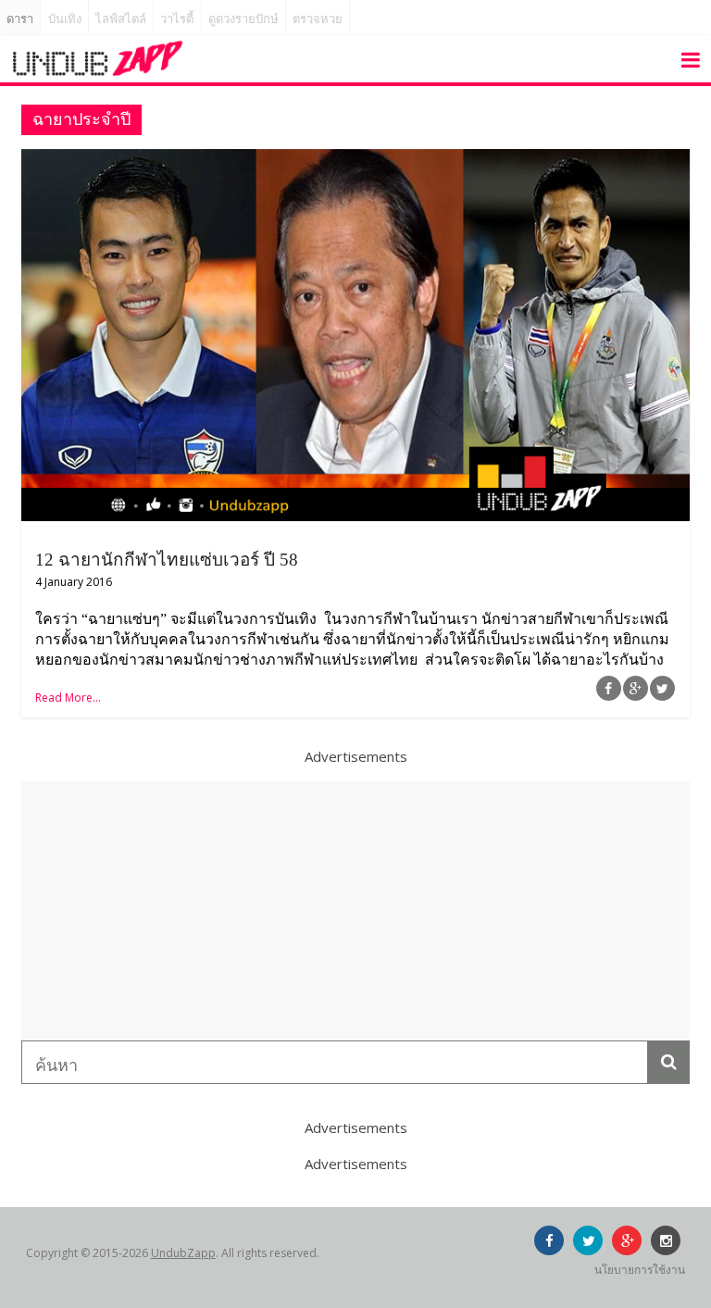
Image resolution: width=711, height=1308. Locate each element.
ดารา (19, 19)
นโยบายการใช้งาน (639, 1269)
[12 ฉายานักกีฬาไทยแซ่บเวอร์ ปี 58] (355, 160)
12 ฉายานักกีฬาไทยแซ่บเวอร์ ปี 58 (166, 559)
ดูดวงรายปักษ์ (243, 19)
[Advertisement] (355, 910)
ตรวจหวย (318, 19)
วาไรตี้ (176, 19)
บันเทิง (64, 19)
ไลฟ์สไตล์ (120, 19)
